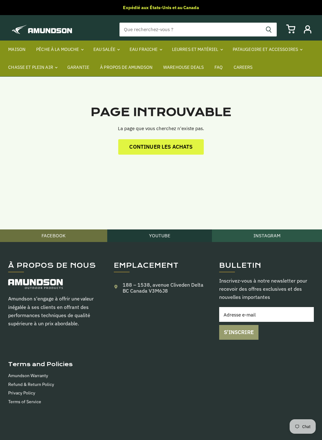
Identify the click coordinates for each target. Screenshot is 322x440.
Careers (243, 67)
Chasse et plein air (31, 67)
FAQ (218, 67)
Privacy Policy (21, 393)
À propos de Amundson (126, 67)
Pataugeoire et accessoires (266, 49)
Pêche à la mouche (58, 49)
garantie (78, 67)
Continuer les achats (160, 146)
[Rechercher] (268, 29)
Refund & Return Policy (31, 384)
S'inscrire (239, 332)
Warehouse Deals (183, 67)
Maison (16, 49)
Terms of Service (24, 401)
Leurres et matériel (195, 49)
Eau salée (104, 49)
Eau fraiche (144, 49)
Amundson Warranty (28, 375)
